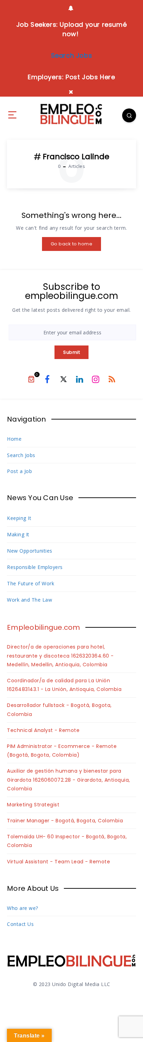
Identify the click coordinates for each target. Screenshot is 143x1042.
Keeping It (19, 518)
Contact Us (20, 924)
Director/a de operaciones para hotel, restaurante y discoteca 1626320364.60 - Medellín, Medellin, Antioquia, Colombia (60, 655)
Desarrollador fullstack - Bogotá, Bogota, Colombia (59, 709)
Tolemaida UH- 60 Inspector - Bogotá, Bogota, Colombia (67, 841)
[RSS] (111, 378)
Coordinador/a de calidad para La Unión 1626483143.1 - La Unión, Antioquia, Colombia (64, 685)
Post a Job (19, 471)
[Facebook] (47, 378)
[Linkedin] (79, 378)
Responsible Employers (35, 567)
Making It (18, 534)
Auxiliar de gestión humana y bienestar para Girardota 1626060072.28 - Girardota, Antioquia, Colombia (68, 779)
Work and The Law (29, 599)
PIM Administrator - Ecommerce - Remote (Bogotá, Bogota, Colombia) (62, 750)
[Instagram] (95, 378)
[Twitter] (63, 378)
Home (14, 438)
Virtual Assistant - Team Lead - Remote (58, 861)
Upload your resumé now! (92, 29)
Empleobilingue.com (43, 627)
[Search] (129, 115)
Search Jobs (21, 455)
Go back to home (72, 244)
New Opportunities (29, 550)
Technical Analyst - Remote (43, 730)
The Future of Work (30, 583)
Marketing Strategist (33, 804)
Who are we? (22, 908)
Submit (71, 352)
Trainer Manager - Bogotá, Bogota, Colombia (65, 820)
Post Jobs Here (90, 77)
